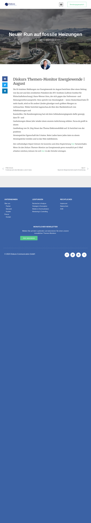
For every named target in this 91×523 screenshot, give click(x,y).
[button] (61, 4)
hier (73, 144)
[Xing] (84, 255)
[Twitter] (72, 255)
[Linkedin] (78, 255)
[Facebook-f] (67, 255)
